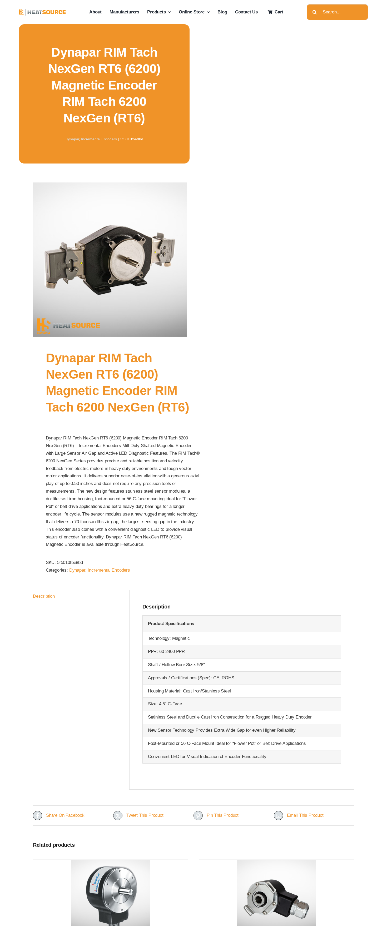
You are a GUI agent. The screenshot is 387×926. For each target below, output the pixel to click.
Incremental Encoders (99, 139)
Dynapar (72, 139)
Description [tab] (44, 596)
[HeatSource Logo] (42, 10)
